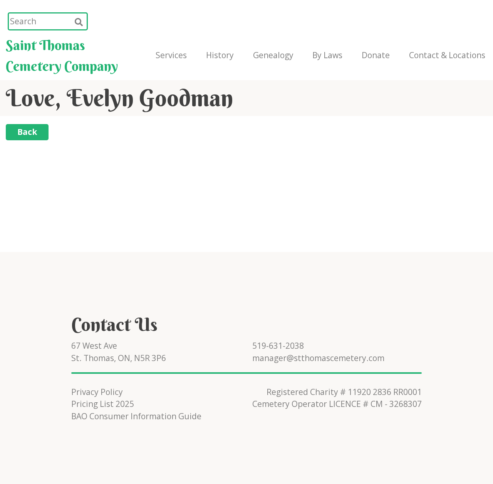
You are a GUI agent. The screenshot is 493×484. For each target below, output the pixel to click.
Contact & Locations (447, 55)
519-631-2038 (278, 345)
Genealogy (273, 55)
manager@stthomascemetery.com (318, 358)
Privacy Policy (97, 392)
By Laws (327, 55)
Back (27, 131)
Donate (376, 55)
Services (171, 55)
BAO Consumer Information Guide (136, 416)
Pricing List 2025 (102, 403)
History (220, 55)
